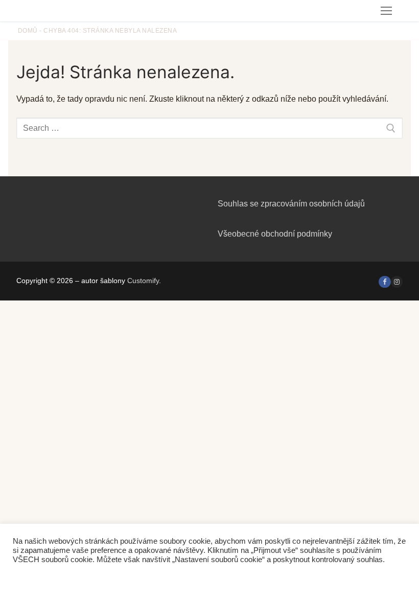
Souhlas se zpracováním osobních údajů (291, 203)
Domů (28, 31)
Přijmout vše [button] (110, 580)
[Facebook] (384, 282)
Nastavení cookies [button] (46, 580)
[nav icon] (386, 10)
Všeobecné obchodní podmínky (275, 233)
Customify (143, 280)
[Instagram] (397, 282)
